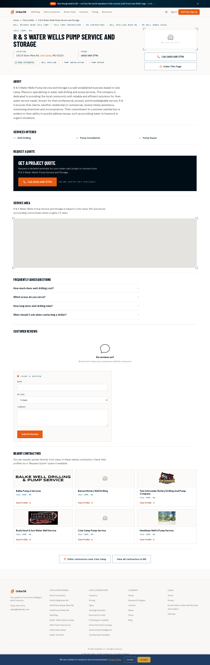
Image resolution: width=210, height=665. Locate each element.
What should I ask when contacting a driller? (40, 314)
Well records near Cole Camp (31, 25)
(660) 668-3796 (89, 55)
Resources (107, 12)
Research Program (136, 600)
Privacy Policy (115, 659)
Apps (91, 605)
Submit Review (30, 434)
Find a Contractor (52, 12)
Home (16, 20)
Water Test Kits (57, 635)
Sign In (174, 12)
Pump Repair (97, 62)
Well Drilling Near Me (59, 600)
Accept (144, 659)
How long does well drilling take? (33, 305)
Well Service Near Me (59, 610)
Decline (130, 659)
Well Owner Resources (60, 625)
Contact (132, 605)
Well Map (35, 12)
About (131, 595)
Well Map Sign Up (189, 12)
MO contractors (95, 25)
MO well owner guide (154, 25)
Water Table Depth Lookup (62, 620)
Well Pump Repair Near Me (62, 605)
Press (131, 615)
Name (19, 382)
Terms (170, 595)
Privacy (171, 600)
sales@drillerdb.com (19, 609)
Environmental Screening (100, 625)
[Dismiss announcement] (197, 3)
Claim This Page (172, 66)
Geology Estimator (97, 610)
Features (83, 12)
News (131, 610)
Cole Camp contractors (67, 25)
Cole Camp (46, 55)
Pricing (95, 12)
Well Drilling (49, 62)
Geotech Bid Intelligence (100, 630)
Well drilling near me (123, 25)
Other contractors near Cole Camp (86, 559)
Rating (21, 395)
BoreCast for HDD (97, 615)
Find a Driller (28, 20)
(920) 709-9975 (17, 605)
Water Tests (70, 12)
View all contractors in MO (131, 559)
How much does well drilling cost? (33, 288)
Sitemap (171, 614)
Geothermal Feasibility (99, 635)
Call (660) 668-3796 (173, 56)
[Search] (166, 12)
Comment (21, 407)
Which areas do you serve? (29, 297)
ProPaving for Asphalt (98, 620)
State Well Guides (58, 630)
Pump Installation (74, 62)
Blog (130, 620)
